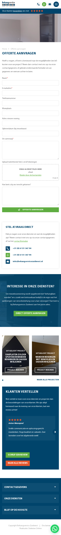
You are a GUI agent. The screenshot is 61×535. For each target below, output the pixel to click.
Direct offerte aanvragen (30, 313)
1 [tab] (2, 380)
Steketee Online (35, 528)
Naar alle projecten (48, 380)
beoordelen (17, 11)
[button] (55, 528)
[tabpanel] (15, 355)
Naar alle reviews (18, 463)
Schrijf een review (18, 455)
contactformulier (21, 241)
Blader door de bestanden (30, 175)
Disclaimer (46, 526)
